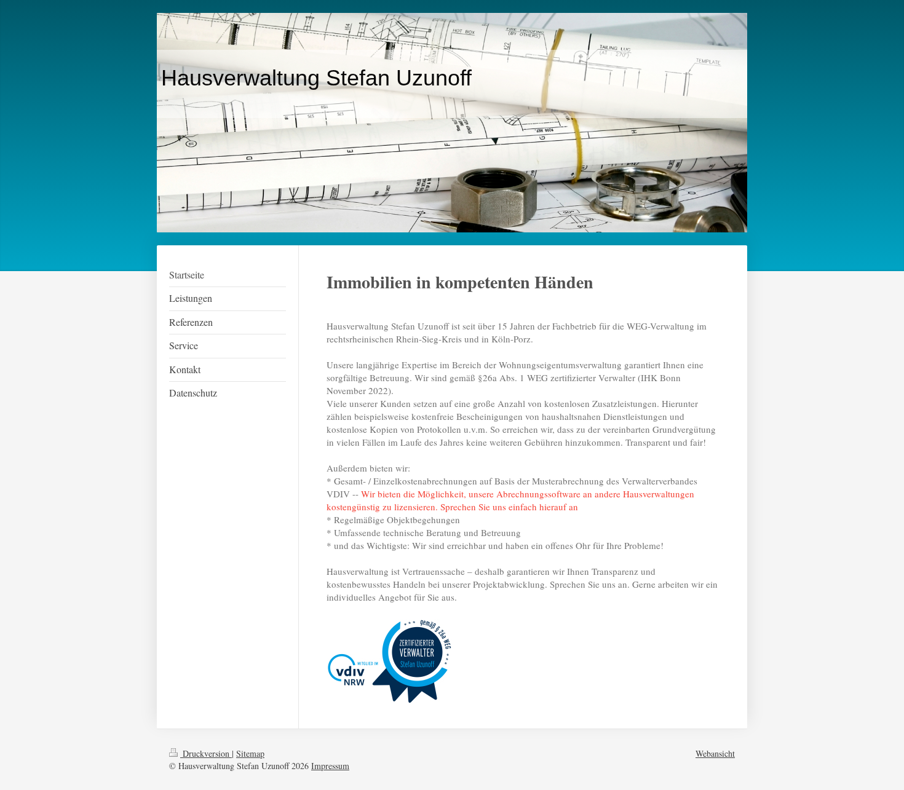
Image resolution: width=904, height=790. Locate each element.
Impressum (330, 766)
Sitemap (250, 753)
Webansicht (715, 753)
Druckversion (206, 753)
